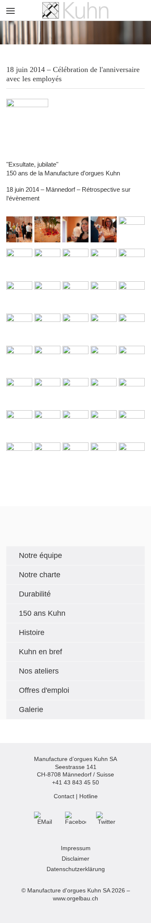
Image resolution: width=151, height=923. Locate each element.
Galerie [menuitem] (31, 709)
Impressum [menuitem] (76, 848)
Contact (64, 796)
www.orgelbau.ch (75, 898)
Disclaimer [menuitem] (75, 859)
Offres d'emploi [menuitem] (44, 690)
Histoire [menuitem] (31, 632)
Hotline (88, 796)
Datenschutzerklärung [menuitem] (76, 869)
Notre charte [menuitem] (39, 575)
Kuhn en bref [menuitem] (40, 652)
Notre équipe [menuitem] (40, 555)
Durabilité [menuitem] (35, 594)
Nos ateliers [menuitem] (39, 671)
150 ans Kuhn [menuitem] (42, 613)
